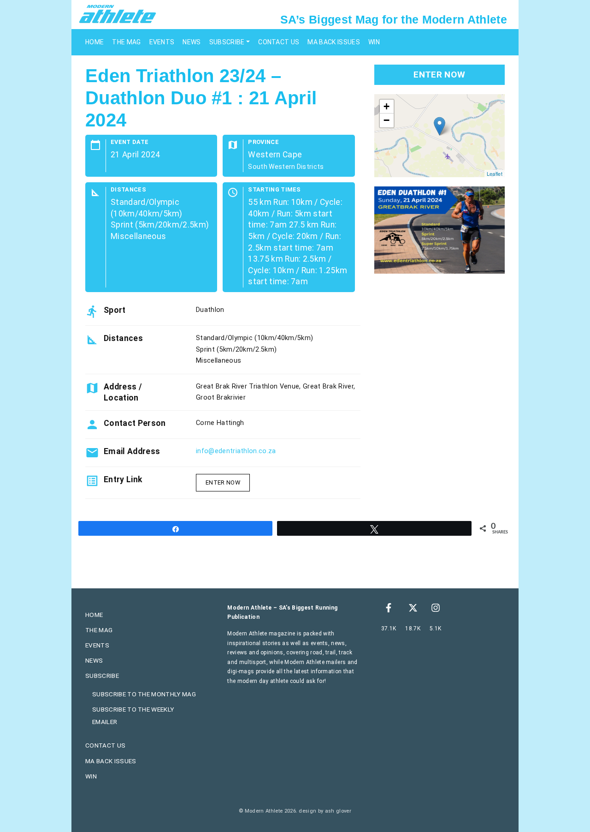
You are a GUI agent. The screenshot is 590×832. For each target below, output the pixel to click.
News (192, 42)
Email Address (132, 451)
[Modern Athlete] (117, 13)
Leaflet (494, 173)
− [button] (386, 120)
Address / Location (123, 392)
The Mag (126, 42)
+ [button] (386, 106)
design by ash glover (325, 811)
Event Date (129, 142)
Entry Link (123, 479)
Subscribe (227, 42)
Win (374, 42)
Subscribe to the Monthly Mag (144, 694)
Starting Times (274, 190)
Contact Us (278, 42)
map (438, 135)
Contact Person (134, 423)
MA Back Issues (333, 42)
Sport (115, 310)
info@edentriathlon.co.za (236, 451)
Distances (128, 190)
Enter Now (223, 482)
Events (162, 42)
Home (94, 42)
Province (263, 142)
